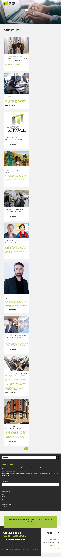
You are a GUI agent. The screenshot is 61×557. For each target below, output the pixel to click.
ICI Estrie (13, 177)
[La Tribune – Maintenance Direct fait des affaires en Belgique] (16, 230)
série (18, 179)
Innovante (22, 433)
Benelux (15, 246)
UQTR (13, 306)
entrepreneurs (13, 384)
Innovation (22, 100)
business (17, 100)
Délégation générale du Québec (18, 248)
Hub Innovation (17, 385)
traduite (17, 346)
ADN (16, 380)
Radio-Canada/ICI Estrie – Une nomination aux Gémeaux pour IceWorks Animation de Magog (16, 170)
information (16, 433)
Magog (23, 101)
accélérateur (11, 380)
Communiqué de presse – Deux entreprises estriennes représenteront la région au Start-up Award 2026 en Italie (16, 58)
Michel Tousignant (9, 251)
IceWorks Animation (15, 344)
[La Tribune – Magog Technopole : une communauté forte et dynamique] (16, 123)
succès (7, 346)
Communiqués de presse (11, 64)
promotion (7, 388)
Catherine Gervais (17, 247)
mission (16, 435)
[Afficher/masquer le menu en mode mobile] (59, 4)
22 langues (10, 343)
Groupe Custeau (9, 385)
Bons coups (21, 63)
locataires (7, 387)
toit (19, 389)
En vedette (5, 494)
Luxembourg (8, 249)
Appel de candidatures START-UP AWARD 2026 (14, 471)
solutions (9, 252)
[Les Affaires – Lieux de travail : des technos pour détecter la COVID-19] (16, 198)
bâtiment (7, 382)
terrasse (15, 389)
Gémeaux (19, 176)
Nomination (8, 305)
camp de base (13, 382)
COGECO (17, 302)
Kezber (20, 101)
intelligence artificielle (11, 101)
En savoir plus (12, 105)
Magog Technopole (9, 102)
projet (18, 345)
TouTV (12, 346)
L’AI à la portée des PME (11, 96)
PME (16, 102)
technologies (22, 435)
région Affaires (15, 388)
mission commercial (20, 251)
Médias (18, 64)
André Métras (11, 302)
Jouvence (20, 304)
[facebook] (48, 533)
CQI (23, 247)
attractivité (21, 380)
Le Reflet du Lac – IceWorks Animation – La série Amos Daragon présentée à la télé (16, 337)
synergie (21, 388)
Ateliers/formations (7, 504)
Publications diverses (7, 507)
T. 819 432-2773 (55, 548)
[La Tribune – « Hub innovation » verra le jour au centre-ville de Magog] (16, 411)
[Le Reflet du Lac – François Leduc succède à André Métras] (16, 278)
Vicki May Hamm (17, 437)
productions (22, 177)
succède (19, 305)
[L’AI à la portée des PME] (16, 83)
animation (10, 176)
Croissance (22, 432)
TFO (10, 346)
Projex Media (7, 550)
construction (23, 383)
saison (21, 345)
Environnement (21, 384)
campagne (19, 382)
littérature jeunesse (10, 345)
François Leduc (13, 304)
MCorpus (25, 249)
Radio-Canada (8, 179)
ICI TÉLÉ (22, 344)
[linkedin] (51, 533)
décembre (7, 248)
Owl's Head (14, 305)
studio (21, 179)
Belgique (10, 246)
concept (17, 383)
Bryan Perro (24, 343)
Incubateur (24, 385)
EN (58, 532)
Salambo (14, 179)
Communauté (11, 383)
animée (15, 176)
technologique (8, 389)
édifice (7, 384)
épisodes (7, 344)
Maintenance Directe (17, 249)
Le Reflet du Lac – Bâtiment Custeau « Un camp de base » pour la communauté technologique (16, 375)
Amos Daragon (17, 343)
